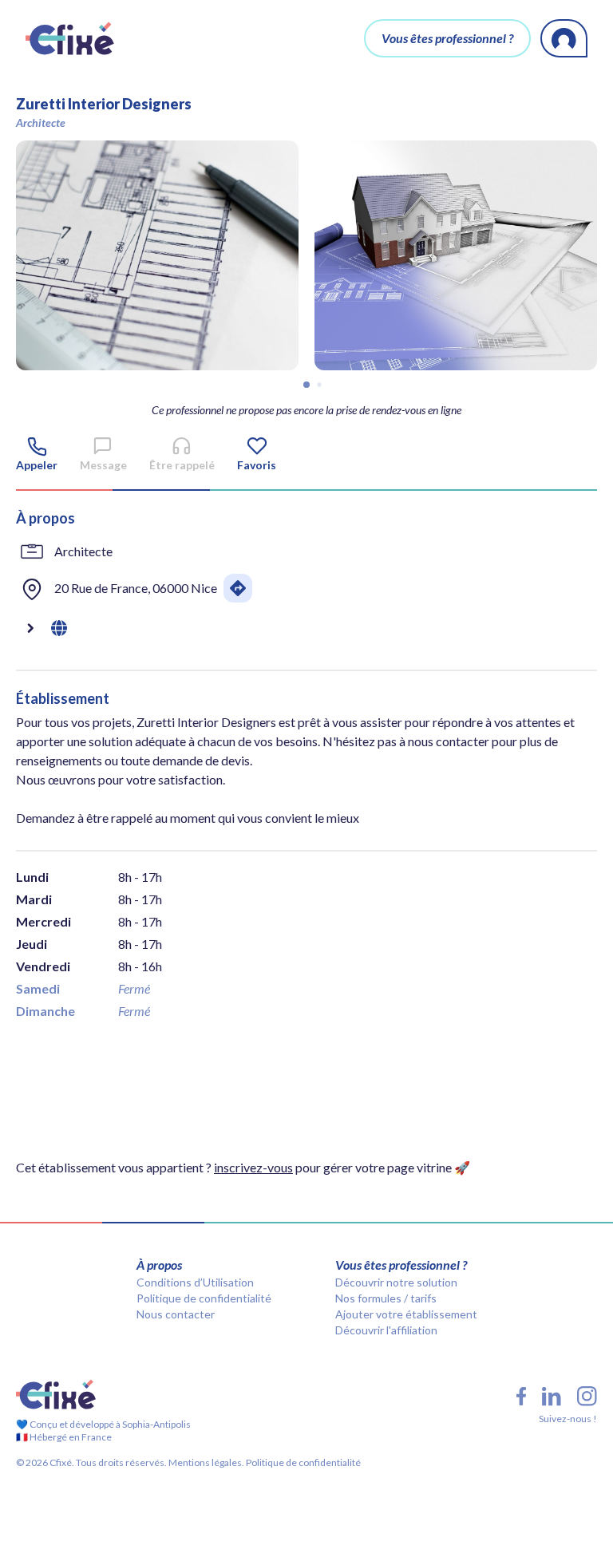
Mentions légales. (205, 1462)
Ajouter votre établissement (406, 1314)
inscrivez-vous (253, 1167)
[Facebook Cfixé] (521, 1396)
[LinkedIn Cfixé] (551, 1396)
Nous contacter (175, 1314)
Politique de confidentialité (203, 1298)
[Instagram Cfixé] (587, 1396)
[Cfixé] (70, 38)
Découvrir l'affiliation (386, 1330)
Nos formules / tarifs (386, 1298)
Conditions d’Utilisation (195, 1282)
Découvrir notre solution (396, 1282)
